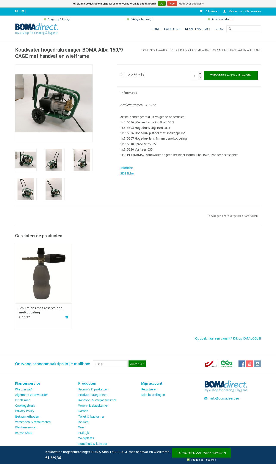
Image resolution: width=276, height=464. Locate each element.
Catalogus (172, 29)
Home (155, 29)
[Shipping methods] (219, 364)
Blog (219, 29)
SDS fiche (127, 173)
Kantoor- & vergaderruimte (97, 400)
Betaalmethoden (27, 416)
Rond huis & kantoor (92, 444)
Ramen (83, 411)
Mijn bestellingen (153, 395)
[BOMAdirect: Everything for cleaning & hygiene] (36, 28)
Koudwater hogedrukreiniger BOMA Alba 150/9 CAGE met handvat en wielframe (206, 50)
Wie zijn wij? (23, 389)
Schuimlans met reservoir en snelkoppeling (41, 310)
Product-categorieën (92, 395)
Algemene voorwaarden (32, 395)
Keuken (83, 422)
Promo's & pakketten (93, 389)
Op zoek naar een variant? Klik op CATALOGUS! (228, 338)
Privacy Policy (24, 411)
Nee (172, 3)
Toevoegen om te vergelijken (225, 216)
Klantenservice (198, 29)
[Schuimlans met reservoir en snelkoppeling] (43, 273)
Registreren (149, 389)
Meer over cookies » (191, 3)
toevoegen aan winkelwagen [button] (201, 453)
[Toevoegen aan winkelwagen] (66, 317)
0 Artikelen (211, 11)
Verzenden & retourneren (33, 422)
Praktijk (83, 433)
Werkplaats (86, 438)
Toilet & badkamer (91, 416)
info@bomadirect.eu (224, 398)
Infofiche (126, 168)
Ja (161, 3)
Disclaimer (22, 400)
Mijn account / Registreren (244, 11)
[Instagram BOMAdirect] (257, 363)
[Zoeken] (228, 29)
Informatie (129, 93)
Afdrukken (251, 216)
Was (81, 427)
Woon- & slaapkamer (93, 405)
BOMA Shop (23, 433)
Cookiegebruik (25, 405)
